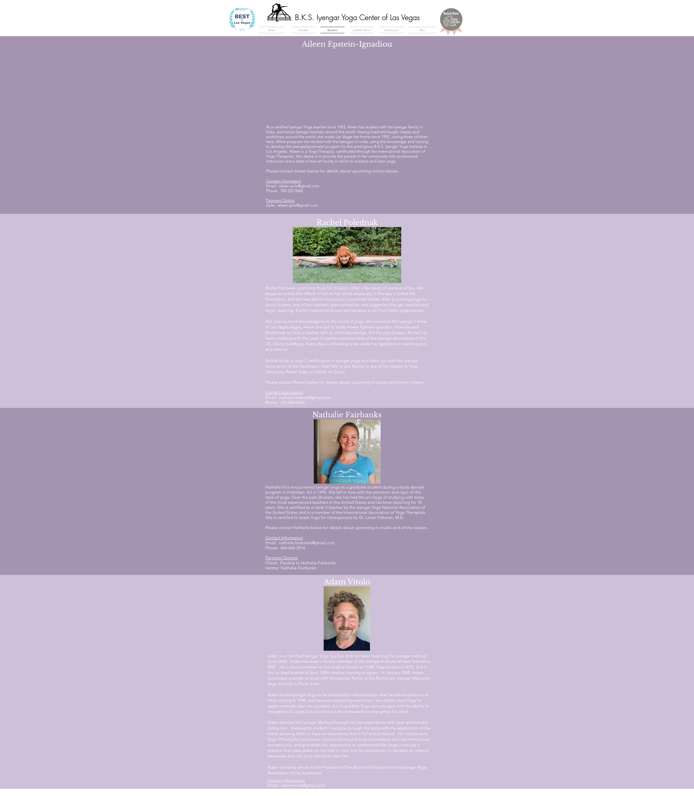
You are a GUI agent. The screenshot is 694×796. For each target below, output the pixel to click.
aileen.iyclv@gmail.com (299, 185)
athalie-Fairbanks (300, 568)
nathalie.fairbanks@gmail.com (307, 542)
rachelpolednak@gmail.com (305, 397)
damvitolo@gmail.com (304, 785)
